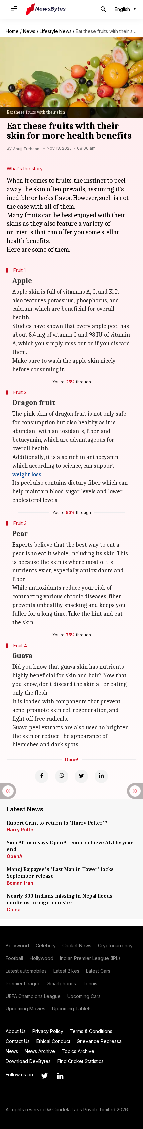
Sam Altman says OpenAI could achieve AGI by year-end (71, 846)
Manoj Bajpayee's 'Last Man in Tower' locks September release (60, 872)
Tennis (90, 983)
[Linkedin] (101, 776)
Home (12, 31)
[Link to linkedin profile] (60, 1076)
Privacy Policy (47, 1031)
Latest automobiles (26, 971)
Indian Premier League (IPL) (90, 958)
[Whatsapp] (61, 776)
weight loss (26, 474)
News (29, 31)
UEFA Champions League (33, 996)
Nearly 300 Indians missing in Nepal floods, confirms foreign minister (60, 899)
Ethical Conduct (53, 1041)
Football (14, 958)
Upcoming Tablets (72, 1008)
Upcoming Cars (84, 996)
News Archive (40, 1051)
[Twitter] (81, 776)
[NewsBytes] (46, 9)
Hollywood (41, 958)
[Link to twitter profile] (44, 1076)
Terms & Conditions (91, 1031)
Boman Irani (21, 883)
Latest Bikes (66, 971)
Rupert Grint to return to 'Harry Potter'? (57, 823)
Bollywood (17, 945)
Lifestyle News (56, 31)
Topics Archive (78, 1051)
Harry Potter (21, 829)
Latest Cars (98, 971)
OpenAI (15, 856)
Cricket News (76, 945)
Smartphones (61, 983)
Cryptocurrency (115, 945)
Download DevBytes (28, 1061)
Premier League (23, 983)
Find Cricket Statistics (80, 1061)
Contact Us (18, 1041)
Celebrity (46, 945)
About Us (16, 1031)
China (14, 909)
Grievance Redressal (100, 1041)
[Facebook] (41, 776)
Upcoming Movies (25, 1008)
